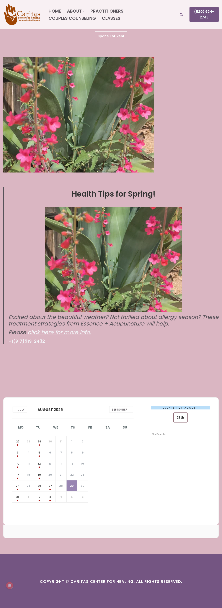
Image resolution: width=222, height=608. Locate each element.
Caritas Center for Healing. (102, 581)
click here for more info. (59, 332)
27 (18, 441)
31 (17, 497)
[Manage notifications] (9, 585)
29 (39, 441)
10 (17, 464)
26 (39, 486)
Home (55, 11)
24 (18, 486)
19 (39, 475)
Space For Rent (111, 36)
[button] (83, 11)
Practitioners (106, 11)
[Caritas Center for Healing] (22, 14)
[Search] (181, 14)
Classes (111, 18)
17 (17, 475)
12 (39, 464)
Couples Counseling (72, 18)
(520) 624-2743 (204, 14)
